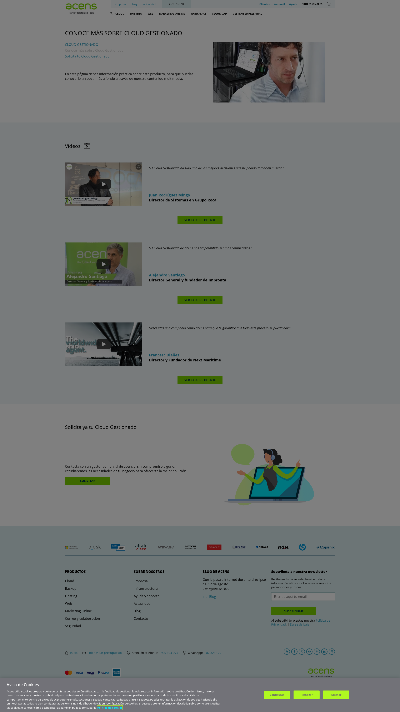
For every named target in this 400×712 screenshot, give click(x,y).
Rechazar (307, 694)
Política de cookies (109, 708)
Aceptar (336, 694)
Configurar (277, 694)
